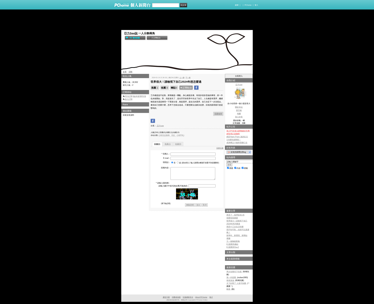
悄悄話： (166, 162)
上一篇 (182, 77)
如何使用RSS (139, 96)
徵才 (211, 297)
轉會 (228, 289)
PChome (248, 5)
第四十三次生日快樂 (235, 227)
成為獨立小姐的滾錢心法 (236, 142)
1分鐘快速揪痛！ (233, 140)
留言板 (239, 110)
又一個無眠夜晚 (233, 241)
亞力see (160, 126)
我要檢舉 (218, 114)
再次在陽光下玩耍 (234, 271)
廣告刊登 (166, 297)
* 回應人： (166, 154)
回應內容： (165, 168)
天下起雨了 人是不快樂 (236, 283)
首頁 (125, 72)
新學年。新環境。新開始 (236, 235)
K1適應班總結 (232, 244)
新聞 (236, 5)
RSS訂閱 (129, 96)
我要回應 (219, 148)
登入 (256, 5)
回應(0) (157, 144)
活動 (130, 72)
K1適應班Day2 (232, 247)
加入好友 (239, 117)
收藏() (178, 144)
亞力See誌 (131, 33)
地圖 (239, 114)
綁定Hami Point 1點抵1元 (237, 137)
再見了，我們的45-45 (235, 215)
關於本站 (239, 107)
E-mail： (166, 158)
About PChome (201, 297)
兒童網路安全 (188, 297)
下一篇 (188, 77)
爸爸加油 (230, 280)
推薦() (168, 144)
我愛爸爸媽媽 (232, 218)
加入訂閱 (128, 99)
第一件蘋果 (231, 277)
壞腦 (228, 238)
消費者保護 (176, 297)
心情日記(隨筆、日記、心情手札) (171, 135)
